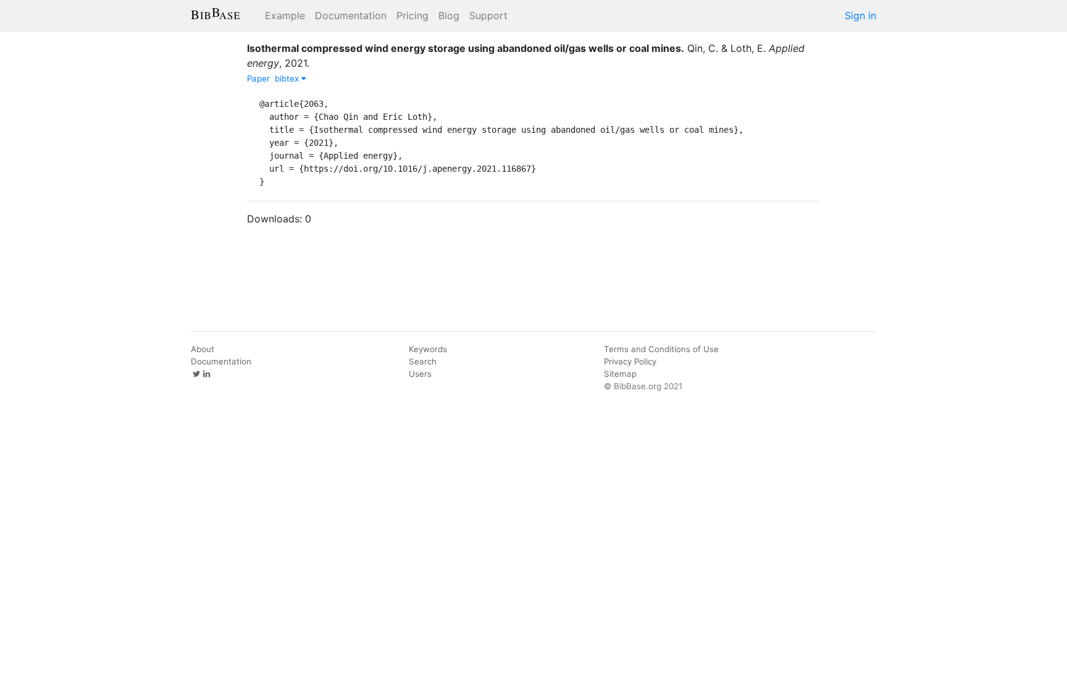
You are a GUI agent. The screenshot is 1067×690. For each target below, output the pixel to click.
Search (423, 361)
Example (285, 15)
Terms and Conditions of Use (661, 349)
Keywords (428, 349)
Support (488, 15)
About (202, 349)
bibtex (288, 78)
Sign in (860, 15)
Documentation (351, 15)
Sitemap (620, 374)
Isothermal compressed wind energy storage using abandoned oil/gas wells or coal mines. (465, 48)
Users (420, 374)
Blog (448, 15)
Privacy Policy (630, 361)
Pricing (412, 15)
